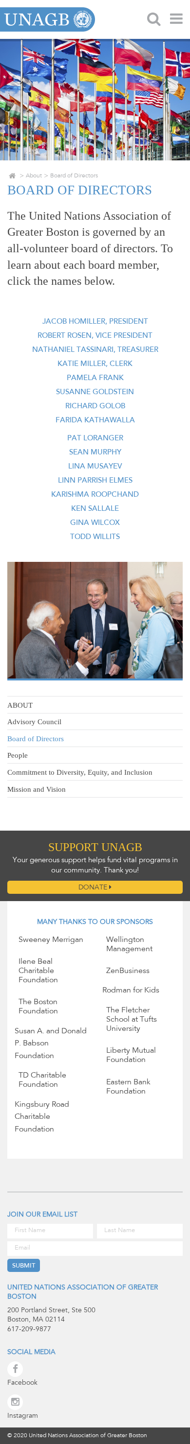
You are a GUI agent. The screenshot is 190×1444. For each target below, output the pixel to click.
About (34, 176)
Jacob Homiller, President (95, 322)
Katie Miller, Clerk (95, 364)
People (17, 755)
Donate (93, 888)
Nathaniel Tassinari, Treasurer (95, 350)
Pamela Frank (95, 378)
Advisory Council (34, 722)
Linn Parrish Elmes (95, 481)
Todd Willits (95, 537)
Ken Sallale (95, 509)
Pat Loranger (95, 438)
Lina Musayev (95, 466)
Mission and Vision (36, 789)
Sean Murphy (95, 452)
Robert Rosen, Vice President (95, 336)
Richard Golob (95, 406)
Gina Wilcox (95, 523)
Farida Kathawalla (95, 420)
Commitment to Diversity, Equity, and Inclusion (79, 772)
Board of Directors (35, 739)
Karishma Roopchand (95, 495)
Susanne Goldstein (95, 392)
